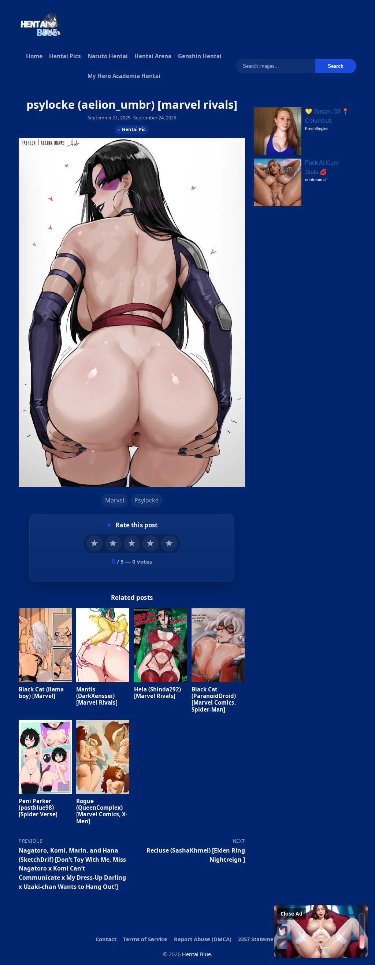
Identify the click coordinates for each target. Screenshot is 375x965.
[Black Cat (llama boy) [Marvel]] (45, 645)
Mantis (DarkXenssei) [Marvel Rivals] (97, 696)
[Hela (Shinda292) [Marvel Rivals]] (160, 645)
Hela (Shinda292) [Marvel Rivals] (157, 692)
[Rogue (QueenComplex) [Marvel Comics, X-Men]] (103, 757)
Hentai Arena (152, 56)
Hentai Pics (65, 56)
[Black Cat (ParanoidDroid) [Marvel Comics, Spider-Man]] (218, 645)
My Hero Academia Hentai (124, 75)
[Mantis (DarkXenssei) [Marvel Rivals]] (103, 645)
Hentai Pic (133, 129)
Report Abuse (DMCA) (202, 939)
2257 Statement (258, 939)
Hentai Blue (196, 954)
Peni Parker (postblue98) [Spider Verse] (38, 807)
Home (34, 56)
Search (336, 66)
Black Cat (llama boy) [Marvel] (41, 692)
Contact (106, 939)
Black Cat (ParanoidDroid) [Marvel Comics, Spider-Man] (214, 699)
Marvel (114, 501)
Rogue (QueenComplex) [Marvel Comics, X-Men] (102, 811)
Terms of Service (145, 939)
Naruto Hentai (108, 56)
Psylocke (146, 501)
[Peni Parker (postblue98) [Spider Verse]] (45, 757)
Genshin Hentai (200, 56)
